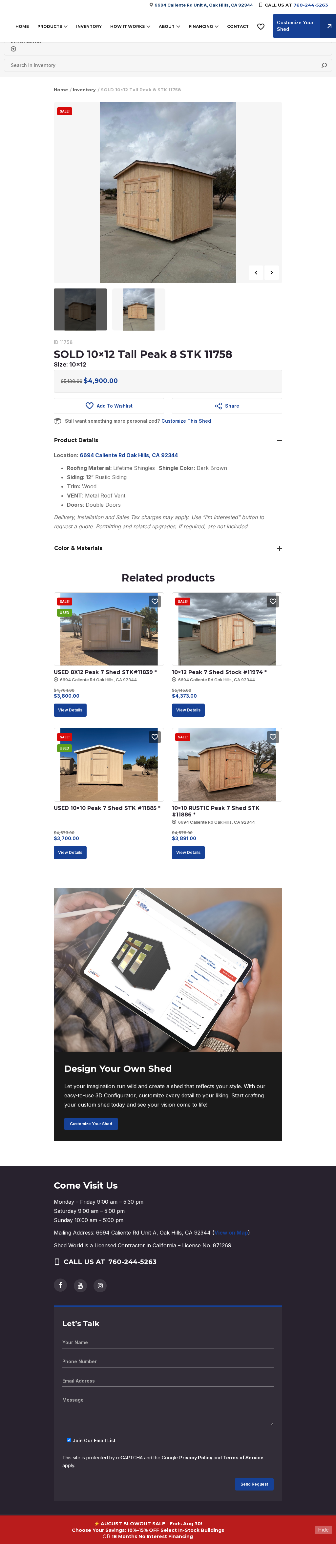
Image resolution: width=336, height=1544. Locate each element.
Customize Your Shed (91, 1123)
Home (61, 89)
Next (271, 272)
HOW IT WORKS (127, 26)
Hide (323, 1530)
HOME (22, 26)
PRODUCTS (49, 26)
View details (70, 710)
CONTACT (238, 26)
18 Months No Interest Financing (152, 1536)
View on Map (231, 1232)
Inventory (84, 89)
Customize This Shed (186, 421)
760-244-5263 (310, 5)
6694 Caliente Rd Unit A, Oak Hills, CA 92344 (204, 5)
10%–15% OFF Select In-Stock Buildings (175, 1530)
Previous (256, 272)
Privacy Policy (195, 1457)
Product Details (76, 440)
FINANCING (201, 26)
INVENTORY (89, 26)
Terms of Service (243, 1457)
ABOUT (167, 26)
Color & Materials (78, 548)
